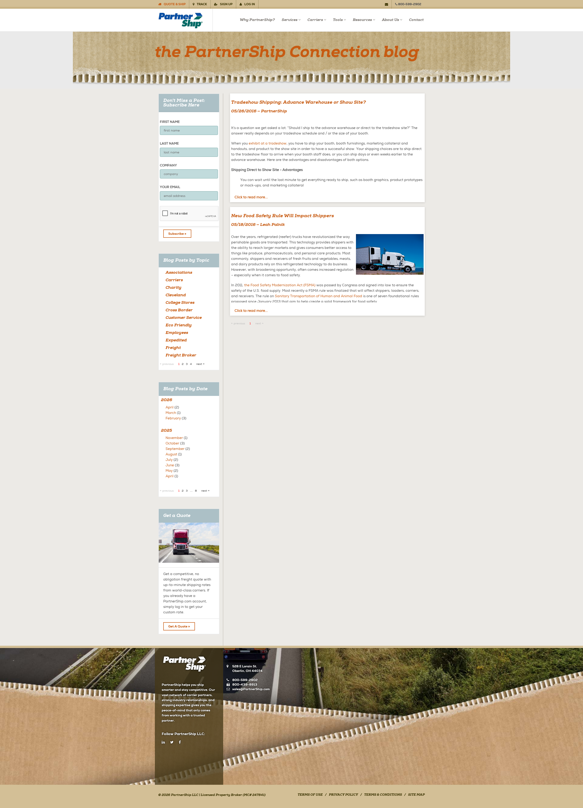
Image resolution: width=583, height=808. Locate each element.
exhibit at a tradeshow (267, 143)
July (169, 459)
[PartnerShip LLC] (185, 20)
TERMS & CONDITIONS (383, 795)
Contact (416, 20)
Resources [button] (362, 20)
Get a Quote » (179, 626)
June (170, 465)
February (173, 418)
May (169, 470)
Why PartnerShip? (257, 20)
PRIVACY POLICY (343, 795)
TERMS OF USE (310, 795)
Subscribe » (177, 234)
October (172, 443)
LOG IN (249, 4)
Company (168, 165)
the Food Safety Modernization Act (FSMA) (279, 285)
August (171, 454)
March (171, 412)
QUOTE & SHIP (174, 4)
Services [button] (289, 20)
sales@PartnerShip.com (251, 689)
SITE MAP (416, 795)
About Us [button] (390, 20)
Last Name (169, 143)
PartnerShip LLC (184, 795)
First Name (170, 122)
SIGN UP (226, 4)
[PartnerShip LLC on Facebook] (180, 742)
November (174, 438)
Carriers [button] (315, 20)
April (170, 407)
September (175, 449)
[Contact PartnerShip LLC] (388, 4)
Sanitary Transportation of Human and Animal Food (318, 296)
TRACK (201, 4)
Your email (170, 187)
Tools (338, 20)
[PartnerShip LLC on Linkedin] (163, 742)
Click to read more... (251, 197)
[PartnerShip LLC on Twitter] (172, 742)
